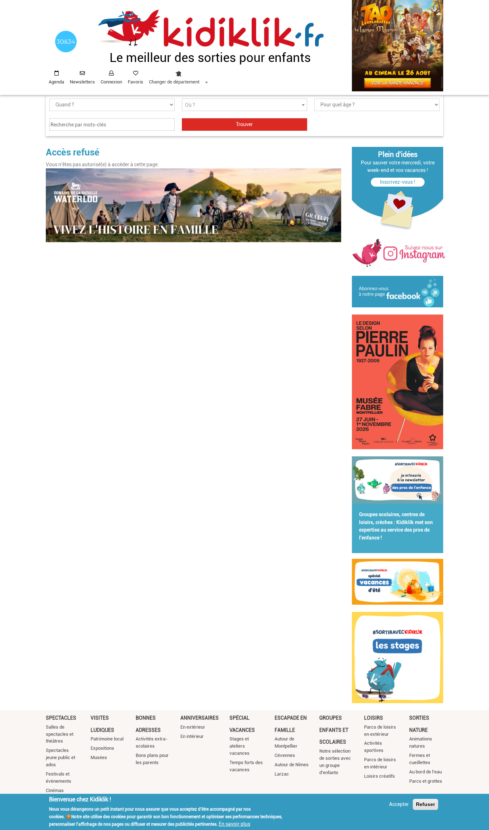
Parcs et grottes (425, 781)
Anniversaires (199, 718)
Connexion (111, 82)
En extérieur (192, 727)
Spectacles (61, 718)
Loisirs (373, 718)
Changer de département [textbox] (174, 82)
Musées (99, 757)
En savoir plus (234, 824)
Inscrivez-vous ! (397, 182)
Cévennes (285, 755)
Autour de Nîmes (292, 764)
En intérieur (192, 736)
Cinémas (55, 790)
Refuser (425, 804)
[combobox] (178, 76)
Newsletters (82, 82)
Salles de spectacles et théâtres (59, 734)
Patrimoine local (107, 739)
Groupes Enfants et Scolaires (333, 730)
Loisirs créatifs (379, 776)
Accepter (399, 804)
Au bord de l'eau (425, 771)
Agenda (56, 82)
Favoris (135, 82)
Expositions (102, 748)
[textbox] (244, 105)
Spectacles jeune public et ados (60, 757)
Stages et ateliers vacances (239, 746)
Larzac (282, 774)
